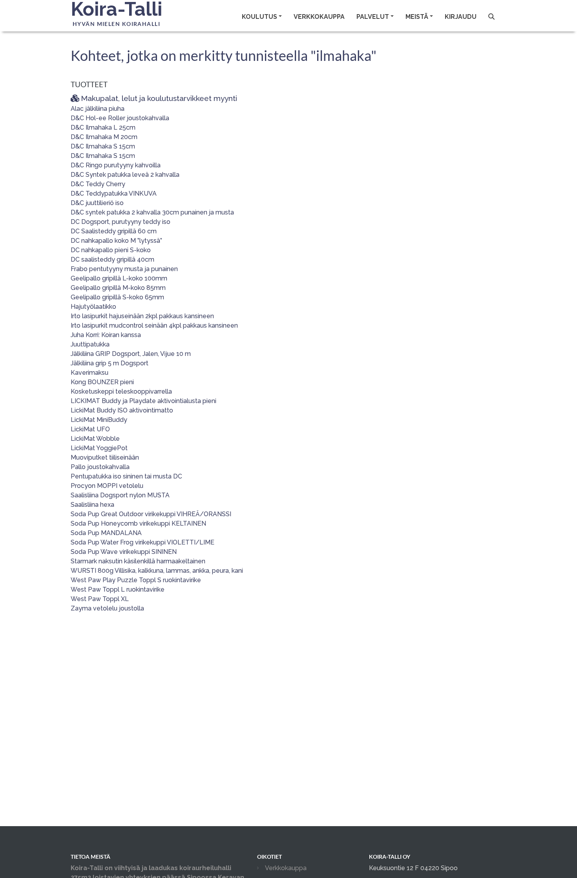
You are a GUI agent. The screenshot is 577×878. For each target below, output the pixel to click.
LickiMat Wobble (95, 438)
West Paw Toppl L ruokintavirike (117, 589)
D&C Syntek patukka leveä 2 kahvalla (125, 174)
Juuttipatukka (90, 344)
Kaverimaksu (89, 372)
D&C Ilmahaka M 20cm (104, 137)
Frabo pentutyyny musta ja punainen (124, 269)
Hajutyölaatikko (93, 306)
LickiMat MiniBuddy (99, 419)
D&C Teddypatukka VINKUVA (114, 193)
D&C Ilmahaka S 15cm (103, 146)
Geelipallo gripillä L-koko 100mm (119, 278)
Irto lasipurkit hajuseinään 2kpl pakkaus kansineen (142, 316)
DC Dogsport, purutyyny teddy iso (120, 221)
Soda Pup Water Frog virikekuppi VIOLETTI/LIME (142, 542)
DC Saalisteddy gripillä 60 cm (114, 231)
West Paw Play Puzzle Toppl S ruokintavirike (136, 580)
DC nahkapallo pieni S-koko (111, 250)
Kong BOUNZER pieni (102, 382)
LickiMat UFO (90, 429)
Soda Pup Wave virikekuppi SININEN (124, 551)
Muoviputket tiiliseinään (105, 457)
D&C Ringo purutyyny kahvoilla (116, 165)
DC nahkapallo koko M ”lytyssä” (116, 240)
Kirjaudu (461, 16)
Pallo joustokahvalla (100, 467)
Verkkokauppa (319, 16)
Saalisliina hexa (92, 504)
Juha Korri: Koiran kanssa (106, 335)
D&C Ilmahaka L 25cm (103, 127)
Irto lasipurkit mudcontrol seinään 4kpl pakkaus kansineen (154, 325)
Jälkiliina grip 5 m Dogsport (109, 363)
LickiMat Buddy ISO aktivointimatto (122, 410)
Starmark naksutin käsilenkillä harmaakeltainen (138, 561)
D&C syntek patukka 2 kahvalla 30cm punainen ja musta (152, 212)
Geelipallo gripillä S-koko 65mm (117, 297)
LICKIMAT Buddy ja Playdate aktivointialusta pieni (143, 401)
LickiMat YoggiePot (99, 448)
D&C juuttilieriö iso (97, 203)
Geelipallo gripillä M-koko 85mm (118, 287)
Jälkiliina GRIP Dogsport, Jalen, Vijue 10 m (131, 353)
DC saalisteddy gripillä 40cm (112, 259)
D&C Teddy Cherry (98, 184)
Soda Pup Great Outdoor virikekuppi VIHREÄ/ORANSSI (151, 514)
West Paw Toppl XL (100, 599)
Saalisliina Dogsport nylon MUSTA (120, 495)
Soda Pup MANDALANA (106, 533)
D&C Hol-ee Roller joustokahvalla (120, 118)
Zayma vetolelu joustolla (107, 608)
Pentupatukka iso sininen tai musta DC (126, 476)
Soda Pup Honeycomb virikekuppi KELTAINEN (138, 523)
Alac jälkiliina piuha (97, 108)
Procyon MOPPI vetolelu (107, 485)
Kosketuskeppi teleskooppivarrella (121, 391)
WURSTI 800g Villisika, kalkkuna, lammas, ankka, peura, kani (157, 570)
